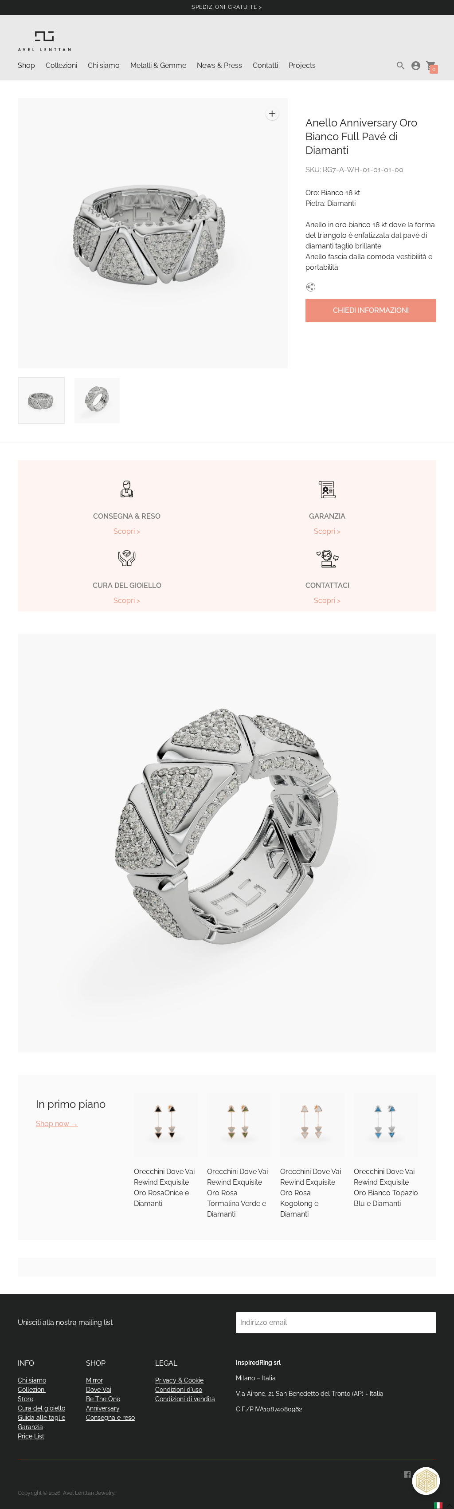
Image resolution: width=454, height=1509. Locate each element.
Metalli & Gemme (158, 65)
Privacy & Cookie (179, 1380)
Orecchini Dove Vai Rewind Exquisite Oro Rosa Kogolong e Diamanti (310, 1192)
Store (25, 1399)
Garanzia (30, 1426)
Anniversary (103, 1408)
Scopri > (127, 532)
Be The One (103, 1399)
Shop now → (57, 1123)
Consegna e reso (110, 1417)
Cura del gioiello (41, 1408)
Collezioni (61, 65)
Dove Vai (98, 1389)
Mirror (94, 1380)
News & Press (219, 65)
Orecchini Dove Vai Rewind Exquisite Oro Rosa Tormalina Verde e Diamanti (237, 1192)
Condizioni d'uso (178, 1389)
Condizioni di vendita (185, 1399)
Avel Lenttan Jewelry (88, 1493)
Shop (26, 65)
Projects (302, 65)
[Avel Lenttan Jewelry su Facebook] (407, 1474)
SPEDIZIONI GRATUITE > (227, 7)
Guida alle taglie (41, 1417)
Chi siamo (104, 65)
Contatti (265, 65)
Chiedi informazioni (371, 310)
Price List (31, 1436)
